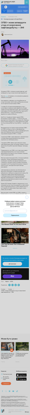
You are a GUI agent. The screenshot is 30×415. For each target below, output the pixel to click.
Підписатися (15, 215)
